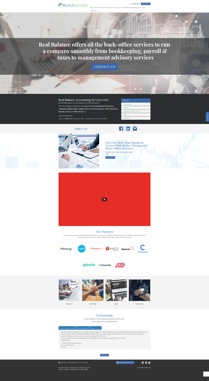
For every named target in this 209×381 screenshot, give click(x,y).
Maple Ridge (72, 109)
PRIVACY (61, 369)
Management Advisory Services (132, 111)
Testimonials (126, 7)
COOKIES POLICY (75, 369)
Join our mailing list (126, 362)
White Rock (78, 112)
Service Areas (118, 7)
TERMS (67, 369)
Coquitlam (63, 109)
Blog (144, 7)
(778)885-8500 (68, 118)
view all (104, 355)
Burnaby (62, 112)
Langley (81, 109)
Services (109, 7)
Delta (68, 112)
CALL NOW (110, 157)
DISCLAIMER (84, 369)
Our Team (103, 7)
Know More (127, 118)
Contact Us (93, 10)
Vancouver (109, 106)
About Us (97, 7)
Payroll (126, 107)
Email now (145, 4)
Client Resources (135, 7)
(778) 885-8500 (136, 4)
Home (92, 7)
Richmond (101, 106)
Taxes (125, 114)
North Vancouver (98, 109)
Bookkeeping (127, 104)
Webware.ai (147, 367)
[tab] (67, 328)
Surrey (87, 109)
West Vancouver (111, 109)
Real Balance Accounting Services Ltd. (80, 367)
